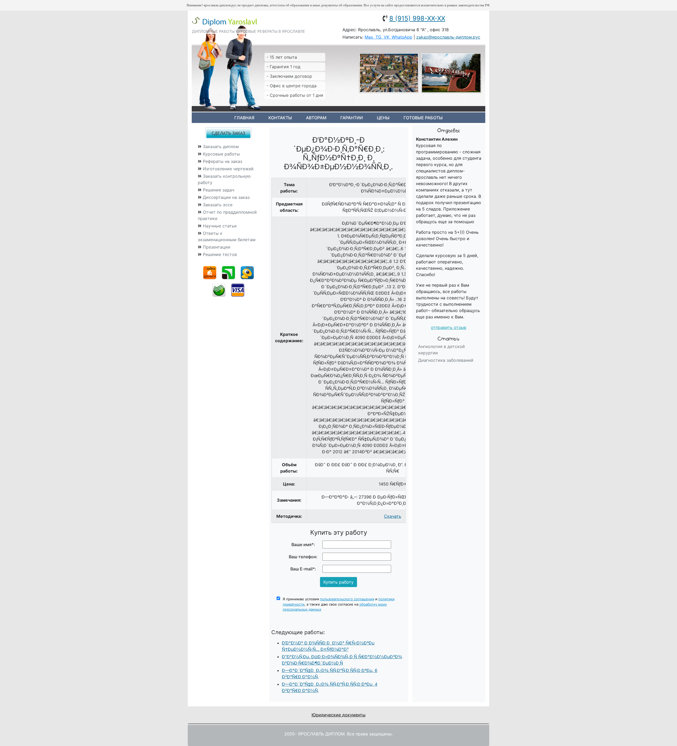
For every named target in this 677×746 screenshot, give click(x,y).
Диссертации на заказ (226, 197)
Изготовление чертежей (228, 168)
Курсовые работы (221, 154)
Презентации (216, 247)
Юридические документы (338, 714)
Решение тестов (220, 254)
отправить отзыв (448, 327)
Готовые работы (423, 117)
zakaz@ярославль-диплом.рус (448, 37)
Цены (383, 117)
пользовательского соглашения (347, 599)
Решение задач (218, 190)
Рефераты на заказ (222, 161)
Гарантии (351, 117)
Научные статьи (220, 225)
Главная (244, 117)
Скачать (392, 516)
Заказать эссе (217, 204)
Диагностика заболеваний (445, 360)
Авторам (316, 117)
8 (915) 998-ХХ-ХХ (417, 18)
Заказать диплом (221, 146)
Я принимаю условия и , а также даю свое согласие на (339, 604)
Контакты (280, 117)
